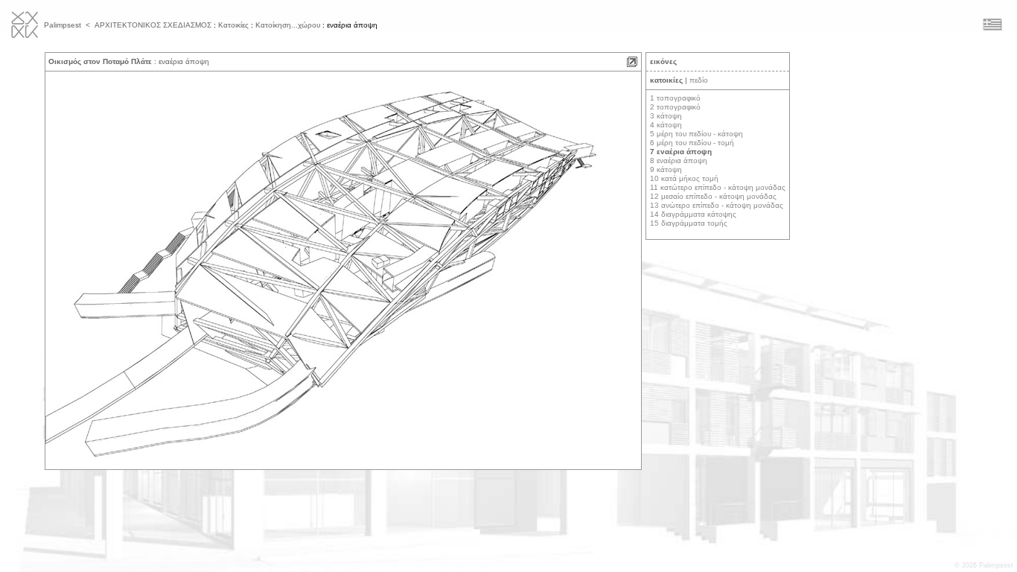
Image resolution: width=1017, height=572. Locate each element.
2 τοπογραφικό (675, 107)
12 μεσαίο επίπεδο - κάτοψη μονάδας (713, 196)
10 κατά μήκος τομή (684, 178)
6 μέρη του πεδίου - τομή (692, 143)
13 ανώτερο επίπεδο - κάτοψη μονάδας (716, 205)
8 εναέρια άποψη (678, 160)
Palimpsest (62, 25)
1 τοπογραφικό (675, 98)
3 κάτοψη (666, 116)
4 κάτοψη (666, 125)
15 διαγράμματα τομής (688, 223)
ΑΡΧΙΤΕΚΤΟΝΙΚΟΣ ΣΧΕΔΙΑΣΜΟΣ (153, 25)
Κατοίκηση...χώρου (287, 25)
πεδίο (698, 80)
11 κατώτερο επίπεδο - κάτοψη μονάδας (717, 187)
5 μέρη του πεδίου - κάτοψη (696, 134)
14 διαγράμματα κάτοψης (693, 214)
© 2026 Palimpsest (983, 565)
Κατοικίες (233, 25)
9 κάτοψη (666, 169)
